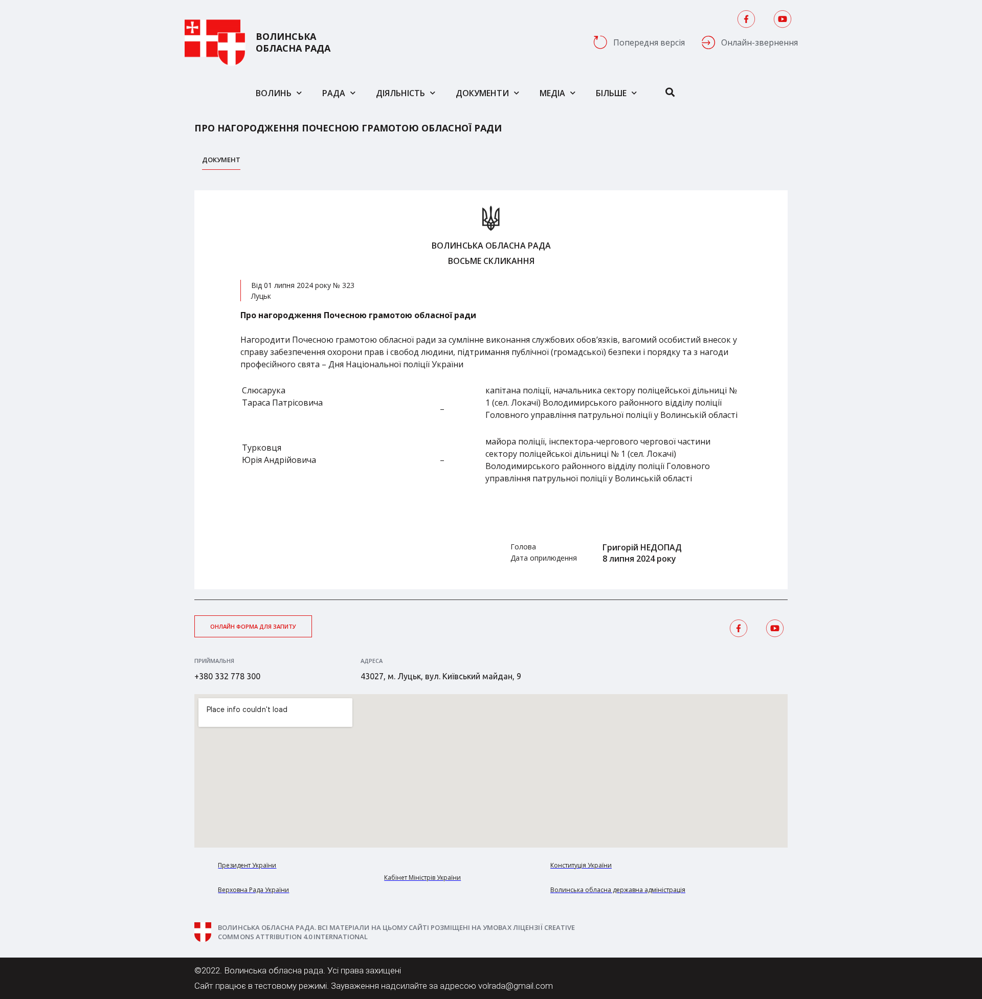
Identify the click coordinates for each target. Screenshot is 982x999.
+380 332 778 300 (227, 676)
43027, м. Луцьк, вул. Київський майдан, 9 (441, 676)
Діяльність (400, 93)
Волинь (274, 93)
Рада (333, 93)
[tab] (221, 162)
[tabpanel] (491, 390)
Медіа (552, 93)
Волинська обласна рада (293, 42)
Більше (611, 93)
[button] (253, 626)
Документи (482, 93)
